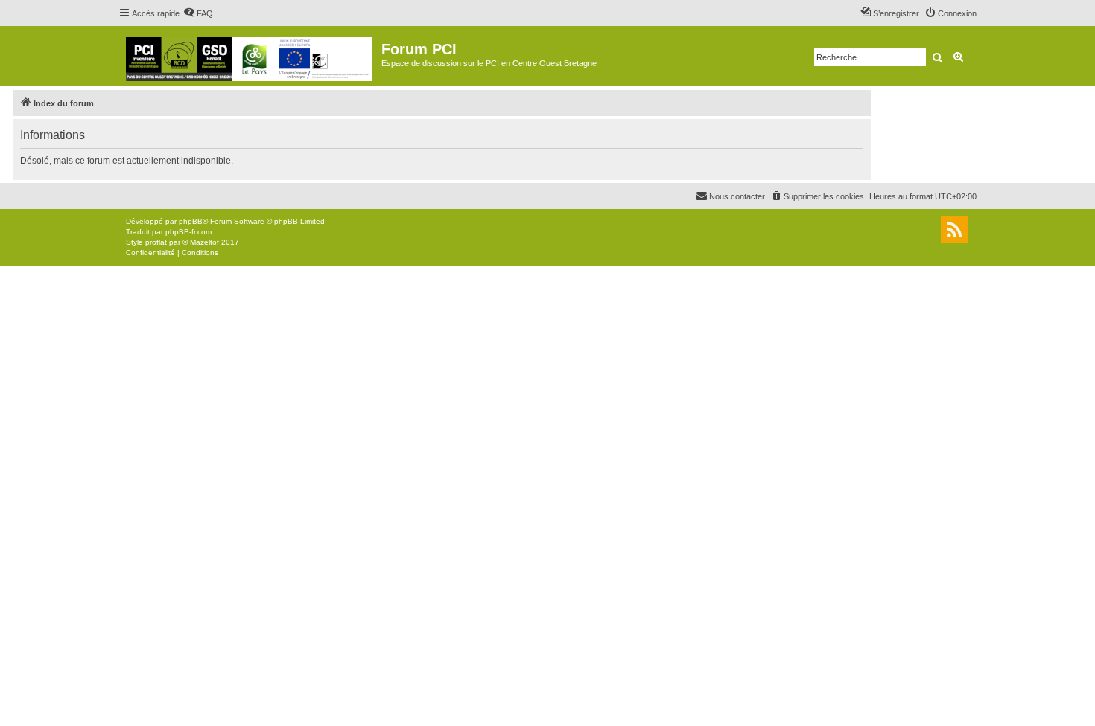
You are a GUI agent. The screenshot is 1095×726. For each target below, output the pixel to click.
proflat (156, 242)
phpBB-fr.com (188, 232)
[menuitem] (198, 13)
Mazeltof (204, 242)
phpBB (191, 221)
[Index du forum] (249, 56)
